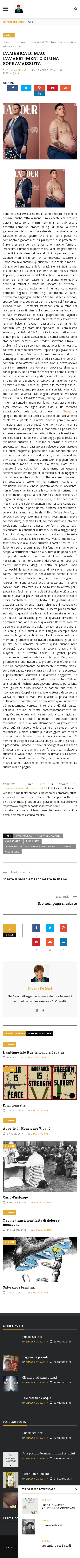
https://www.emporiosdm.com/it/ (24, 788)
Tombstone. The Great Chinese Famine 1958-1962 (31, 846)
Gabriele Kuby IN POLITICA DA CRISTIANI (58, 1506)
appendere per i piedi (56, 1545)
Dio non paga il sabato (57, 903)
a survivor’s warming (48, 836)
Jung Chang (62, 411)
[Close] (76, 1489)
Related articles (14, 1033)
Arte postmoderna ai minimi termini (48, 1453)
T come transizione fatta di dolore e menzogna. (31, 1222)
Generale (9, 35)
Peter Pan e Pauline (36, 1474)
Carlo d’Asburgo (15, 1197)
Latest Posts (13, 1325)
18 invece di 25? (52, 1525)
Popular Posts (14, 1422)
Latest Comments (17, 1518)
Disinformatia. (14, 1105)
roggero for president (37, 1357)
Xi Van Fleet (68, 846)
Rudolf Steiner (32, 1337)
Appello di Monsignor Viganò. (27, 1128)
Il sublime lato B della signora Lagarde (33, 1052)
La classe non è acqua (36, 1398)
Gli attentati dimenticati (44, 21)
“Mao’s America (24, 836)
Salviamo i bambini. (19, 1287)
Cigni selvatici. (13, 841)
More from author (39, 1033)
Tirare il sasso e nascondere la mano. (35, 879)
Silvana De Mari (17, 70)
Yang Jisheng (12, 851)
